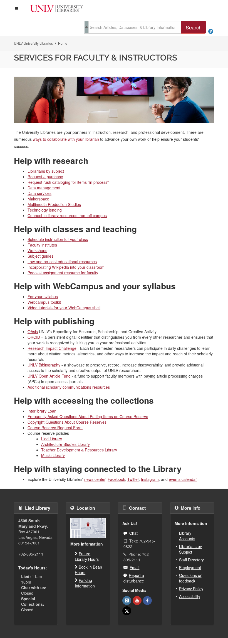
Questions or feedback (190, 578)
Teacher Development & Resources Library (79, 450)
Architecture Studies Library (65, 444)
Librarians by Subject (190, 549)
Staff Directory (191, 559)
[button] (17, 9)
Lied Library (51, 438)
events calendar (183, 479)
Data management (44, 187)
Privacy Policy (191, 588)
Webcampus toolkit (44, 302)
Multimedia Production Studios (54, 204)
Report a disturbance (133, 578)
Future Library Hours (87, 556)
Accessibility (189, 596)
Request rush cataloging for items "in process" (68, 182)
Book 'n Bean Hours (88, 569)
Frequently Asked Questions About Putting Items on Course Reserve (88, 416)
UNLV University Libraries (33, 43)
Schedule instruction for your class (58, 239)
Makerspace (38, 199)
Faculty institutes (42, 245)
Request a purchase (45, 176)
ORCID (34, 337)
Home (62, 43)
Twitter (133, 479)
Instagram (150, 479)
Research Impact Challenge (52, 348)
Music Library (53, 455)
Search (194, 27)
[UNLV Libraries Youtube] (137, 600)
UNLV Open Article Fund (49, 376)
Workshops (37, 250)
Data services (39, 193)
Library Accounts (187, 535)
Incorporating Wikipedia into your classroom (66, 267)
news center (94, 479)
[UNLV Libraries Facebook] (147, 600)
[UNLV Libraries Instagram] (126, 600)
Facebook (116, 479)
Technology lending (45, 210)
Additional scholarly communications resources (69, 387)
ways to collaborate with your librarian (66, 139)
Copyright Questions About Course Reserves (67, 422)
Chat (133, 533)
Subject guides (40, 256)
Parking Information (85, 583)
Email (134, 567)
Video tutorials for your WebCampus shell (64, 307)
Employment (190, 567)
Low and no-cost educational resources (62, 261)
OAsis (33, 331)
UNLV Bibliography (44, 365)
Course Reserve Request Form (55, 427)
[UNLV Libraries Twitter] (126, 610)
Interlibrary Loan (42, 411)
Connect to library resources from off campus (67, 215)
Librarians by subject (46, 171)
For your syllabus (43, 296)
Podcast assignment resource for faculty (63, 272)
